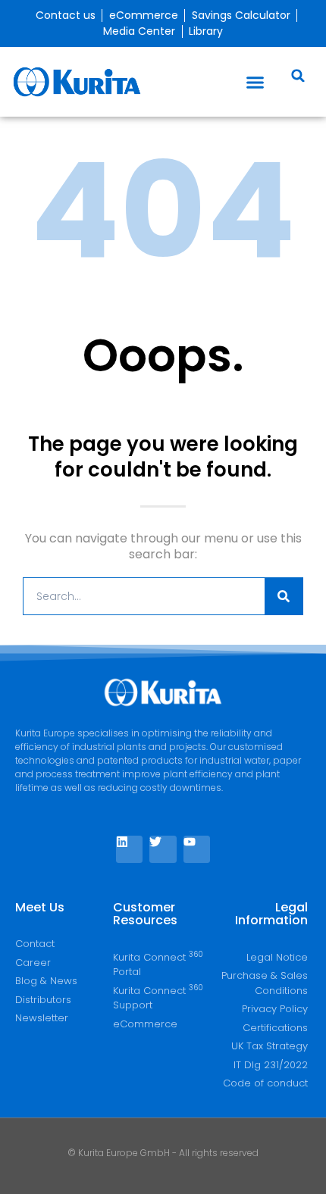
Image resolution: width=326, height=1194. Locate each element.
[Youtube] (196, 849)
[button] (255, 81)
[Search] (283, 596)
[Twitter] (162, 849)
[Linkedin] (129, 849)
